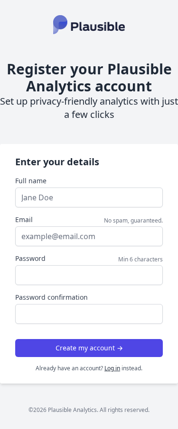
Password (30, 258)
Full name (31, 180)
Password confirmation (51, 297)
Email (24, 219)
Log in (112, 368)
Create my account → (89, 347)
